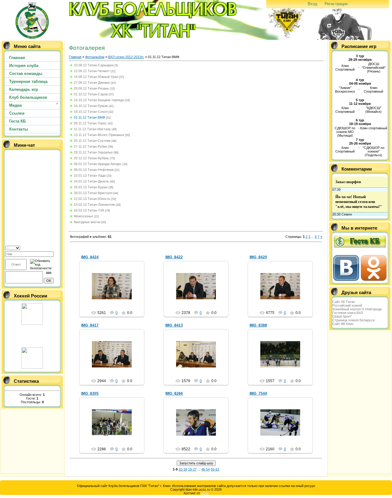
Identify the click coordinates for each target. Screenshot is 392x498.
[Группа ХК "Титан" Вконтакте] (347, 280)
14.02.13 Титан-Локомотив (94, 204)
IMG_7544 (258, 393)
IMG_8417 (90, 325)
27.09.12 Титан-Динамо (92, 82)
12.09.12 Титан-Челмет (92, 71)
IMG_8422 (174, 257)
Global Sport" (342, 316)
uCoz (205, 493)
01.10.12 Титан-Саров (91, 94)
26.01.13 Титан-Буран (90, 187)
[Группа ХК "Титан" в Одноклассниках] (374, 280)
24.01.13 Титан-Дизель (91, 181)
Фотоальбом (94, 57)
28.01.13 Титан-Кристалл (93, 193)
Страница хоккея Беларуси (353, 320)
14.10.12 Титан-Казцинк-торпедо (99, 100)
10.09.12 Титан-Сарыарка (94, 65)
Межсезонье (83, 216)
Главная (75, 57)
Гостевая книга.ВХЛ (347, 313)
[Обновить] (57, 247)
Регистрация (336, 4)
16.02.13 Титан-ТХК (89, 210)
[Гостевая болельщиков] (360, 248)
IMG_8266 (174, 393)
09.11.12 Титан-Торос (90, 123)
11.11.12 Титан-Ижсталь (92, 129)
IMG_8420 (258, 257)
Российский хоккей (347, 305)
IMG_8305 (90, 393)
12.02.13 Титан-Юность (92, 199)
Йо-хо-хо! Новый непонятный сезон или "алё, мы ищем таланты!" (358, 201)
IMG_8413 (174, 325)
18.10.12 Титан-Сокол (90, 111)
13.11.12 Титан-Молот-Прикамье (99, 135)
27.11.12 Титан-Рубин (90, 146)
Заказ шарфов (348, 181)
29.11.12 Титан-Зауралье (93, 152)
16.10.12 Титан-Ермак (91, 106)
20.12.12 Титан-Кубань (91, 158)
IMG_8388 (258, 325)
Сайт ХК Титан (343, 302)
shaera (114, 291)
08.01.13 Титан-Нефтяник (94, 170)
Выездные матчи (87, 222)
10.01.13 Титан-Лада (90, 175)
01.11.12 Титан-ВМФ (89, 117)
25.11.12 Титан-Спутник (92, 140)
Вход (312, 4)
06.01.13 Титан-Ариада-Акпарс (98, 164)
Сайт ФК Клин (342, 324)
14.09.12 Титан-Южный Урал (96, 77)
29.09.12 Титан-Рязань (91, 88)
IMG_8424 (90, 257)
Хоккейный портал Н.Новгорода (357, 309)
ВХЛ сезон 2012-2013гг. (126, 57)
